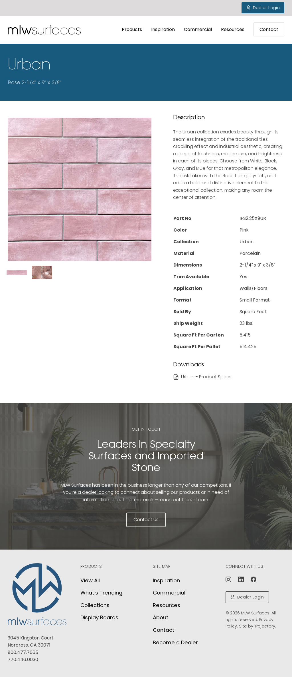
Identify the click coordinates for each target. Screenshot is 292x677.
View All (90, 580)
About (161, 617)
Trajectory (264, 626)
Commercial (198, 29)
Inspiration (163, 29)
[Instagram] (228, 579)
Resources (232, 29)
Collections (95, 605)
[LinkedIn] (241, 579)
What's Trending (101, 592)
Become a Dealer (175, 642)
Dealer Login (266, 8)
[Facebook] (253, 579)
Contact (268, 29)
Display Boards (99, 617)
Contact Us (146, 519)
